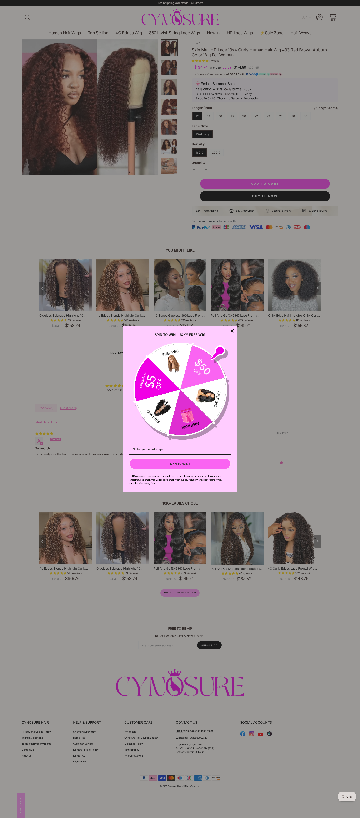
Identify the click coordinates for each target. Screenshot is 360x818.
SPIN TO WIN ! (180, 463)
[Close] (232, 331)
